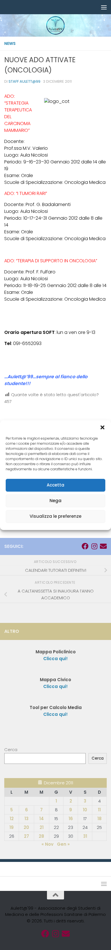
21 (42, 827)
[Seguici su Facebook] (85, 546)
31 (85, 836)
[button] (102, 427)
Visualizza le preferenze (55, 516)
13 (26, 819)
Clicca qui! (55, 686)
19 (11, 827)
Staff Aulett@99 (24, 81)
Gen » (63, 844)
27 (26, 836)
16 (71, 819)
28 (41, 836)
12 (12, 819)
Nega (55, 501)
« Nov (48, 844)
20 (26, 827)
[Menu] (104, 7)
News (10, 43)
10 (85, 810)
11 (99, 810)
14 (41, 819)
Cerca (10, 749)
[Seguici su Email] (103, 546)
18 (99, 819)
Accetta (55, 485)
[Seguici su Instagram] (94, 546)
